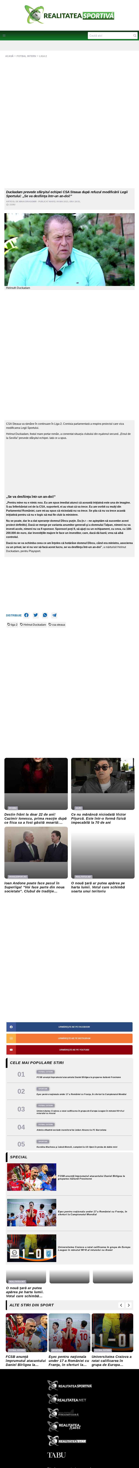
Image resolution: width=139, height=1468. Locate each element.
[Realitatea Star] (69, 1441)
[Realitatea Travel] (69, 1427)
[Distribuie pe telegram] (54, 615)
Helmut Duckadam (35, 624)
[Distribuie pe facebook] (26, 615)
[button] (4, 35)
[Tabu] (69, 1455)
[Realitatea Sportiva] (69, 1386)
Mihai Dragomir (28, 201)
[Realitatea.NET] (69, 1400)
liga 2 (14, 624)
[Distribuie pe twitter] (36, 615)
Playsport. (35, 551)
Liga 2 (43, 56)
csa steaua (58, 624)
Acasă (9, 56)
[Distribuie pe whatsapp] (45, 615)
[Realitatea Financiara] (69, 1414)
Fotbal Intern (26, 56)
